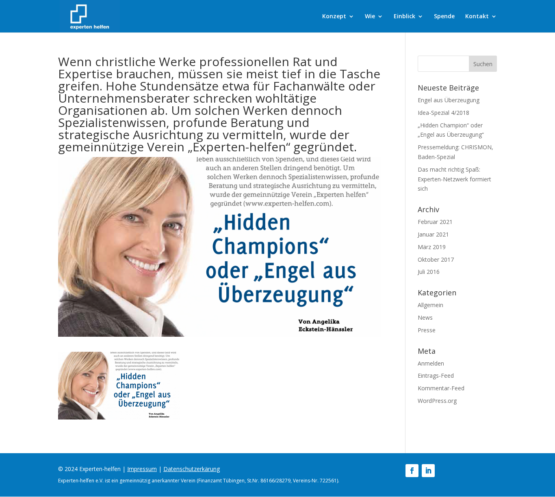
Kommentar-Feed (441, 388)
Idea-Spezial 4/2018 (443, 112)
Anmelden (431, 363)
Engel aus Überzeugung (448, 100)
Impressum (142, 469)
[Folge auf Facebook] (411, 470)
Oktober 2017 (436, 259)
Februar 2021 (435, 222)
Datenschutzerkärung (191, 469)
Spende (444, 16)
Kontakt (477, 16)
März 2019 (432, 247)
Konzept (334, 16)
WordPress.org (437, 400)
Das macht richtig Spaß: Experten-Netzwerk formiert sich (454, 179)
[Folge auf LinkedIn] (428, 470)
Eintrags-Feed (436, 375)
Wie (370, 16)
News (425, 317)
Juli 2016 (429, 271)
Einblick (404, 16)
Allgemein (430, 305)
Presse (427, 330)
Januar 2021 (433, 234)
